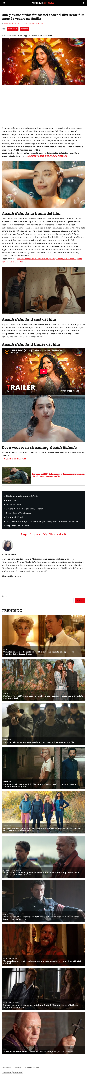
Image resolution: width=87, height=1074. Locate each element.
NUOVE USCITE (36, 23)
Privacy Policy (17, 1072)
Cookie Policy (7, 1072)
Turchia (24, 29)
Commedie (12, 29)
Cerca (4, 596)
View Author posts (11, 576)
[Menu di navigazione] (4, 3)
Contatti (17, 1067)
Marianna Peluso (12, 23)
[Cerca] (83, 3)
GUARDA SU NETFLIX (15, 459)
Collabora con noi (31, 1067)
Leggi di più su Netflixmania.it (43, 534)
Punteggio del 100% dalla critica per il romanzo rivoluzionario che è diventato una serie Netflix (58, 475)
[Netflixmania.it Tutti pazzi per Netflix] (43, 3)
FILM (25, 23)
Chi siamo (6, 1067)
